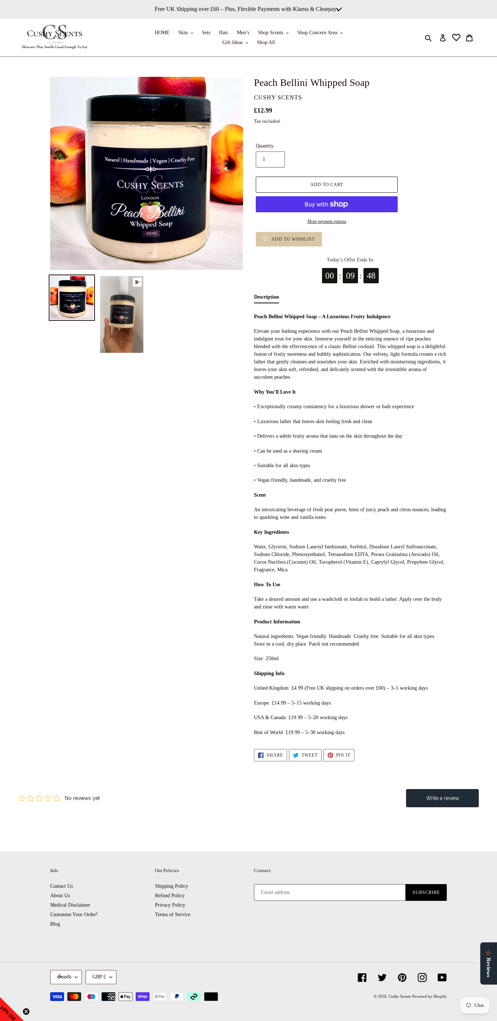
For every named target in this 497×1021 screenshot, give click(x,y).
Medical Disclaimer (70, 905)
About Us (60, 895)
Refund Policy (169, 895)
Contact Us (61, 886)
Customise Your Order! (74, 914)
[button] (12, 1009)
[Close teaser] (26, 1011)
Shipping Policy (171, 886)
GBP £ (99, 976)
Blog (55, 924)
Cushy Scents (400, 996)
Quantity (265, 146)
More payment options (326, 221)
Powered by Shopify (429, 996)
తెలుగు (64, 976)
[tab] (266, 298)
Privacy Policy (170, 905)
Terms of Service (172, 914)
